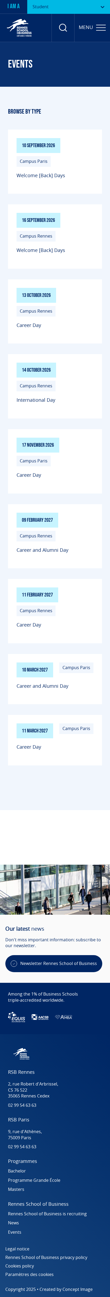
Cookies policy (19, 1266)
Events (14, 1232)
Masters (16, 1189)
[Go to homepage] (19, 28)
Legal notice (17, 1249)
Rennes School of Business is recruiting (48, 1214)
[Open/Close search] (63, 28)
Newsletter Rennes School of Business (58, 964)
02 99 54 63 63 (22, 1105)
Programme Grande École (34, 1180)
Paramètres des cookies (29, 1275)
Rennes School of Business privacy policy (46, 1257)
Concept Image (77, 1289)
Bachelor (17, 1171)
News (13, 1223)
